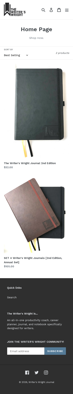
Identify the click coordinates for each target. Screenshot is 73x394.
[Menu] (67, 10)
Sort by (8, 49)
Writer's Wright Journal (41, 382)
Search (12, 297)
